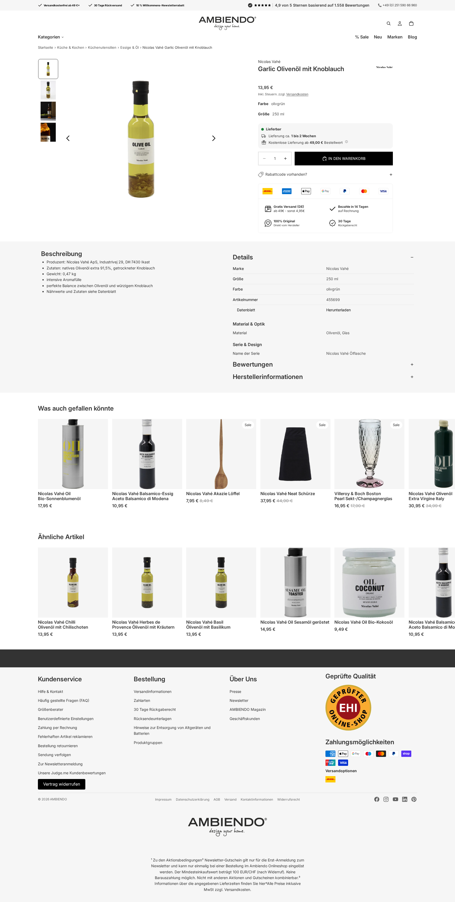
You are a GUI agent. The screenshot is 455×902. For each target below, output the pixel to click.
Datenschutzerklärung (192, 799)
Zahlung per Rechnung (57, 727)
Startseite (45, 47)
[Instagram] (386, 799)
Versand (230, 799)
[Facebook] (377, 799)
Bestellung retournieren (58, 745)
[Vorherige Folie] (66, 139)
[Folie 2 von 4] (48, 90)
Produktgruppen (148, 742)
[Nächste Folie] (215, 139)
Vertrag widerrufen (61, 784)
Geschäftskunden (245, 718)
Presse (235, 691)
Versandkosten (297, 94)
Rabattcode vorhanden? (286, 174)
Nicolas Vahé (269, 61)
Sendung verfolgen (54, 754)
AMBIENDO (58, 799)
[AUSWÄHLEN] (248, 481)
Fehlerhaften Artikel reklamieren (65, 736)
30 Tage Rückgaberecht (155, 709)
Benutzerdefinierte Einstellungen (65, 718)
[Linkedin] (405, 799)
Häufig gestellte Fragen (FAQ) (63, 700)
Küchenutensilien (102, 47)
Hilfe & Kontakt (50, 691)
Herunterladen (338, 310)
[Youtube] (395, 799)
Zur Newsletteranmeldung (60, 764)
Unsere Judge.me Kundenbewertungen (72, 773)
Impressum (163, 799)
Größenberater (50, 709)
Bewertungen (253, 364)
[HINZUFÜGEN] (100, 481)
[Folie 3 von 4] (48, 111)
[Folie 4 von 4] (48, 132)
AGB (217, 799)
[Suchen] (388, 23)
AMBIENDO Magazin (248, 709)
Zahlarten (142, 700)
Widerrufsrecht (288, 799)
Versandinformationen (152, 691)
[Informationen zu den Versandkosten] (346, 142)
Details (243, 257)
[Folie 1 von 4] (48, 69)
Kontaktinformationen (257, 799)
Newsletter (239, 700)
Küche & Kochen (70, 47)
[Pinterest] (414, 799)
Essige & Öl (129, 47)
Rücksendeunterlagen (152, 718)
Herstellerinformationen (268, 377)
